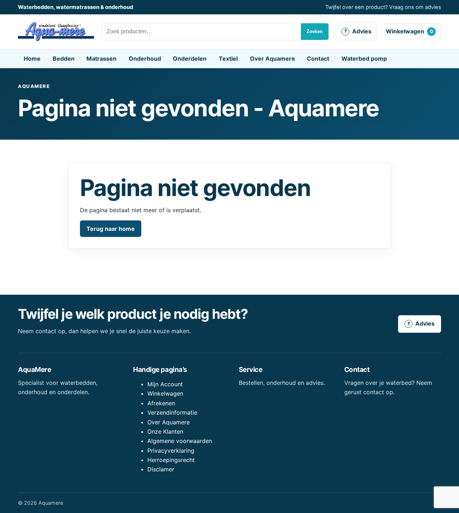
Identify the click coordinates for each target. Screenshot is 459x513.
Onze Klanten (165, 431)
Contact (318, 58)
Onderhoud (145, 58)
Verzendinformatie (172, 412)
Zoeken (315, 31)
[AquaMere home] (56, 31)
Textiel (228, 58)
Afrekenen (161, 403)
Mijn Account (165, 384)
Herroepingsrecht (171, 459)
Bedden (64, 58)
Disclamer (160, 469)
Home (32, 58)
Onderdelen (190, 58)
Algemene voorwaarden (179, 440)
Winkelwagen (409, 31)
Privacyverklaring (170, 450)
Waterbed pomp (364, 58)
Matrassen (101, 58)
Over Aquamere (272, 58)
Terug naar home (110, 228)
